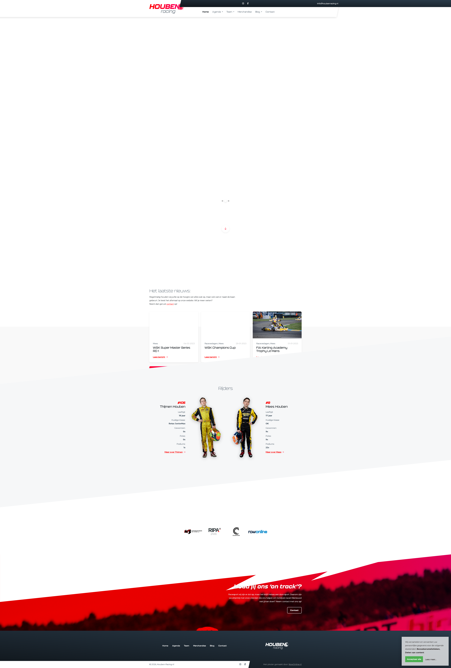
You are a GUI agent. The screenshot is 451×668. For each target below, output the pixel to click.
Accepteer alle (414, 659)
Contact (270, 12)
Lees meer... (430, 659)
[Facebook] (248, 3)
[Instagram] (243, 3)
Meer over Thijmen (174, 452)
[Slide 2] (228, 201)
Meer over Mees (273, 452)
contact (170, 304)
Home (205, 12)
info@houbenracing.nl (327, 3)
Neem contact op (162, 153)
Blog (257, 12)
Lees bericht (159, 357)
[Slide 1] (225, 201)
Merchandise (245, 12)
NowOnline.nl (295, 664)
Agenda (216, 12)
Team (229, 12)
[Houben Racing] (167, 8)
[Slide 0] (222, 201)
